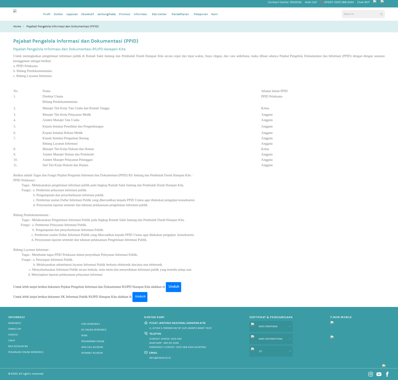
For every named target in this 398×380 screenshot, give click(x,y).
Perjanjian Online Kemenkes (26, 352)
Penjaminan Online (92, 341)
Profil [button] (46, 14)
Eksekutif (87, 14)
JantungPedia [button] (106, 14)
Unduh (173, 286)
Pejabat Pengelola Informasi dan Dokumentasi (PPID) (62, 26)
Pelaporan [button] (201, 14)
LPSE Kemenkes (90, 323)
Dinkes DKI (14, 328)
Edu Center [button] (159, 14)
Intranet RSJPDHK (92, 352)
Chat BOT (363, 2)
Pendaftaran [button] (180, 14)
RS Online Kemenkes (94, 329)
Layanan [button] (72, 14)
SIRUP (11, 340)
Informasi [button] (140, 14)
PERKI (84, 335)
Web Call (311, 2)
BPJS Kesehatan (18, 346)
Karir (214, 14)
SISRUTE (13, 334)
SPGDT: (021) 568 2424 (339, 2)
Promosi (124, 14)
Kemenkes (14, 323)
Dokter (58, 14)
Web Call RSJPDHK (92, 347)
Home (17, 26)
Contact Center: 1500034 (285, 2)
